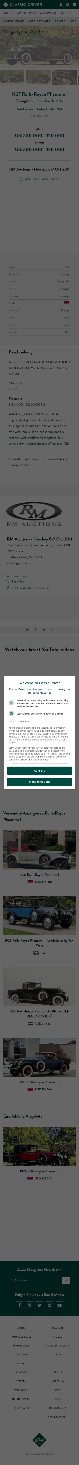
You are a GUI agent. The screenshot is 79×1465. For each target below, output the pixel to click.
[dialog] (39, 732)
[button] (40, 721)
